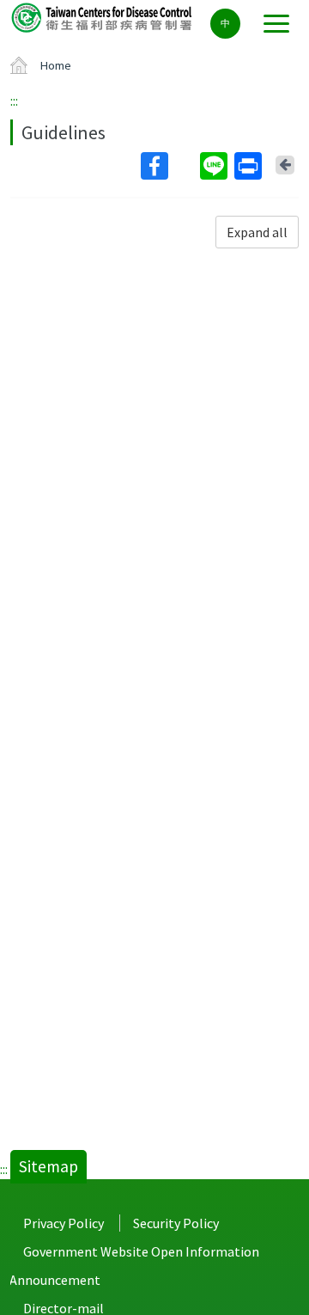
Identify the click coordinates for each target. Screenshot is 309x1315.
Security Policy (176, 1223)
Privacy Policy (63, 1223)
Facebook (168, 166)
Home (55, 65)
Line (215, 166)
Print (250, 166)
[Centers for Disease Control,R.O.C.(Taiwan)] (103, 17)
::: (14, 100)
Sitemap (48, 1166)
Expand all (257, 232)
